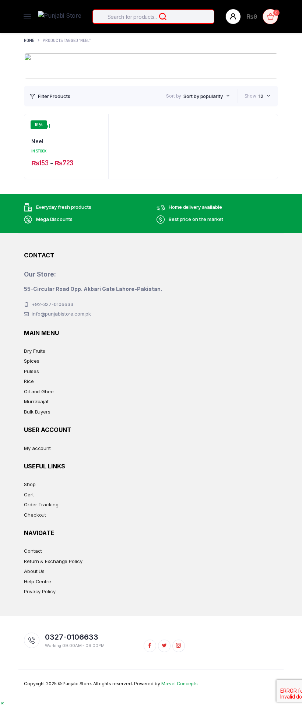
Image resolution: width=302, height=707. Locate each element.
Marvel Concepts (179, 683)
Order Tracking (41, 504)
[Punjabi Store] (59, 16)
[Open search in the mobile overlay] (153, 16)
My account (37, 448)
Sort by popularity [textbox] (202, 96)
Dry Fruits (34, 351)
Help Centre (37, 581)
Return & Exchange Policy (53, 561)
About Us (34, 571)
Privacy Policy (40, 591)
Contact (33, 551)
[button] (2, 702)
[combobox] (206, 96)
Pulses (31, 371)
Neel (37, 141)
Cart (29, 494)
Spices (31, 361)
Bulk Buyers (37, 412)
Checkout (35, 515)
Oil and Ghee (39, 391)
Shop (30, 484)
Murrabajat (36, 401)
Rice (29, 381)
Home (29, 40)
